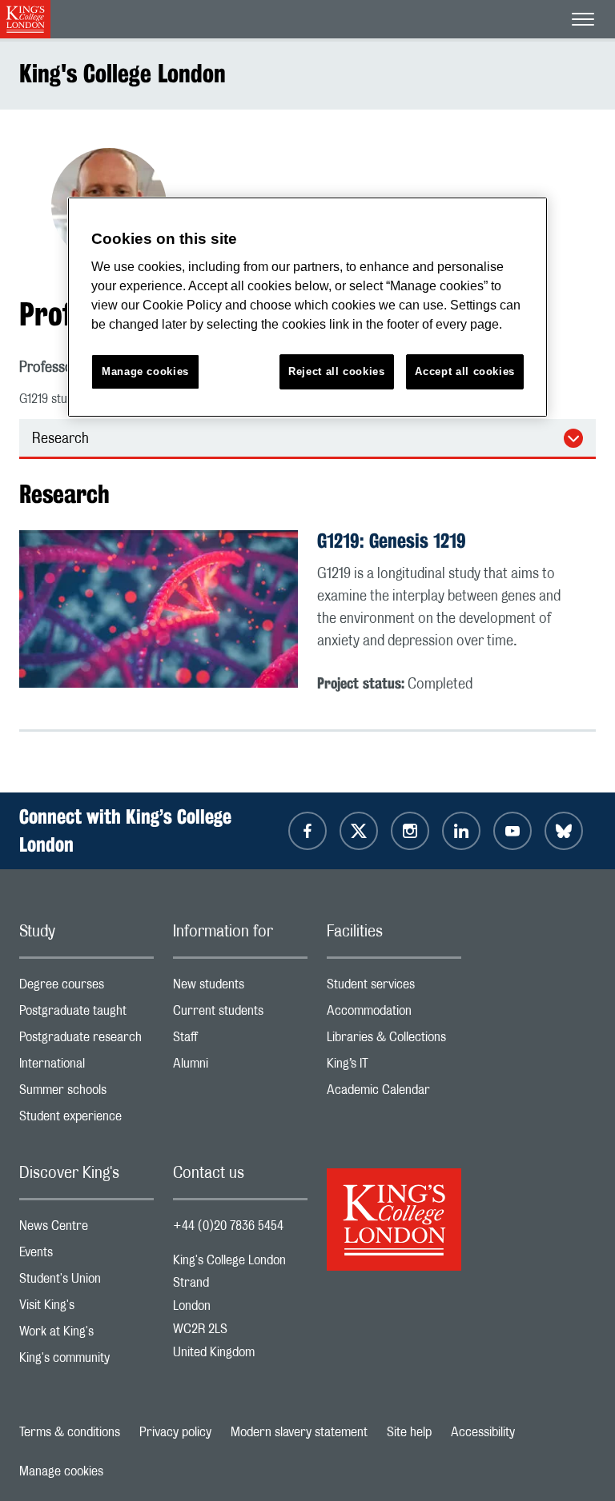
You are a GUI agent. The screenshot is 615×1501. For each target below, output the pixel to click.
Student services (394, 988)
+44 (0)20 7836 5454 (228, 1226)
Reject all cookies (336, 371)
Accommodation (394, 1014)
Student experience (86, 1120)
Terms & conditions (69, 1432)
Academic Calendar (394, 1094)
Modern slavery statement (299, 1432)
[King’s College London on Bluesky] (564, 831)
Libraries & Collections (394, 1041)
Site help (409, 1432)
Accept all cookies (465, 371)
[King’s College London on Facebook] (307, 831)
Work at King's (86, 1335)
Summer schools (86, 1094)
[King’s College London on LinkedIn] (461, 831)
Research (60, 439)
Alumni (240, 1067)
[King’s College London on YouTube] (512, 831)
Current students (240, 1014)
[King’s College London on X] (359, 831)
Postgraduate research (86, 1041)
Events (86, 1256)
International (86, 1067)
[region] (307, 307)
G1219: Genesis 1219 (391, 540)
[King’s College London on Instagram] (410, 831)
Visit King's (86, 1309)
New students (240, 988)
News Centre (86, 1230)
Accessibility (483, 1432)
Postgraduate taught (86, 1014)
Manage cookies (61, 1471)
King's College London (122, 73)
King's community (86, 1361)
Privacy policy (175, 1432)
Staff (240, 1041)
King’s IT (394, 1067)
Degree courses (86, 988)
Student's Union (86, 1282)
